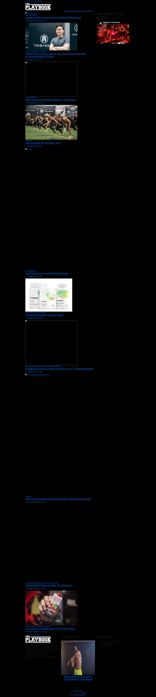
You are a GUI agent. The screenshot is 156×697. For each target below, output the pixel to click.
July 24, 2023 (37, 59)
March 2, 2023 (38, 371)
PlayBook (84, 693)
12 (35, 635)
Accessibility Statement (78, 695)
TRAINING (66, 11)
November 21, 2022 (41, 631)
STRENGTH (54, 583)
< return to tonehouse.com (33, 1)
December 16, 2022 (40, 588)
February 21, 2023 (39, 502)
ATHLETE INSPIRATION (86, 11)
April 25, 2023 (38, 146)
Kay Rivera (30, 59)
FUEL (77, 11)
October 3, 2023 (40, 20)
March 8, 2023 (39, 318)
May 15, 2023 (39, 103)
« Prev (27, 635)
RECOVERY (72, 11)
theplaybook (31, 20)
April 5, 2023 (39, 276)
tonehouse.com (78, 691)
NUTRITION (32, 15)
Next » (39, 635)
